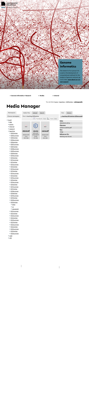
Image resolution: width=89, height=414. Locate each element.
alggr (13, 205)
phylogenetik (78, 102)
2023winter (14, 222)
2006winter (14, 142)
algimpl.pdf (26, 131)
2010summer (15, 156)
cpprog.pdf (45, 131)
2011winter (14, 162)
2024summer (15, 225)
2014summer (15, 173)
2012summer (15, 165)
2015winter (14, 180)
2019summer (15, 196)
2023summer (15, 220)
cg (13, 207)
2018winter (14, 193)
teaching (62, 102)
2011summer (14, 160)
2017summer (14, 187)
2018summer (15, 191)
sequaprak (15, 209)
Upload (35, 113)
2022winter (14, 218)
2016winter (14, 185)
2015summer (15, 178)
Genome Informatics (68, 64)
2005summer (15, 136)
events (11, 124)
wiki (10, 238)
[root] (10, 120)
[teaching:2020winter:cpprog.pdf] (45, 126)
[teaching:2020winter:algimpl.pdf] (26, 126)
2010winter (14, 158)
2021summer (15, 211)
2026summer (15, 233)
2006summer (15, 140)
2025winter (14, 231)
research (12, 129)
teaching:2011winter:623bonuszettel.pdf (74, 116)
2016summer (15, 182)
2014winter (14, 176)
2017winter (14, 189)
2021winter (14, 213)
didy (10, 122)
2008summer (15, 149)
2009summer (15, 151)
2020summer (15, 200)
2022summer (15, 216)
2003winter (14, 133)
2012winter (14, 167)
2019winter (14, 198)
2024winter (14, 227)
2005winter (14, 138)
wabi (10, 236)
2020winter (14, 202)
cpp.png (35, 131)
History (69, 113)
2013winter (14, 171)
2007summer (15, 144)
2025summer (15, 229)
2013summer (15, 169)
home (56, 102)
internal (11, 127)
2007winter (14, 147)
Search (42, 113)
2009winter (69, 102)
